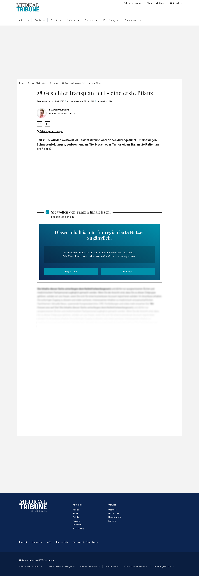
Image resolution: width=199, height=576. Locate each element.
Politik (76, 517)
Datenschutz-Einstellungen (85, 542)
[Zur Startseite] (28, 7)
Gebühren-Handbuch (133, 3)
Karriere (112, 521)
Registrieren (71, 271)
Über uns (112, 509)
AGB (49, 542)
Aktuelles (78, 504)
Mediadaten (113, 513)
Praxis (76, 513)
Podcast (77, 524)
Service (112, 504)
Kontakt (23, 542)
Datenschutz (62, 542)
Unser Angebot (115, 517)
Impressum (37, 542)
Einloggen (128, 271)
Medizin (76, 509)
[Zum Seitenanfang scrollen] (193, 570)
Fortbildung (78, 528)
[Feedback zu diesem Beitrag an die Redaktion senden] (47, 124)
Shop (149, 3)
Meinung (76, 521)
